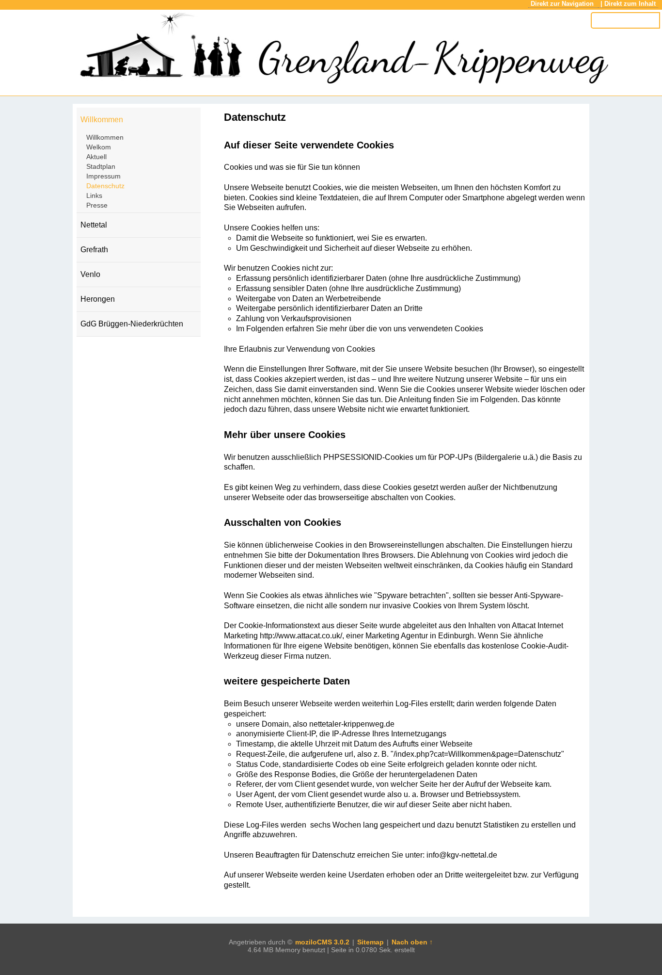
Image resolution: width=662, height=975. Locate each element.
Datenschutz (105, 186)
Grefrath (94, 249)
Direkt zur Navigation (563, 3)
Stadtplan (100, 166)
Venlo (90, 274)
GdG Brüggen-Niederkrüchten (131, 324)
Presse (97, 205)
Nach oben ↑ (412, 942)
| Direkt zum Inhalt (628, 3)
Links (94, 195)
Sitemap (370, 942)
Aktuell (96, 157)
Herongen (97, 299)
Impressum (103, 176)
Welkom (98, 147)
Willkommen (101, 119)
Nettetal (93, 225)
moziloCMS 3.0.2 (322, 942)
